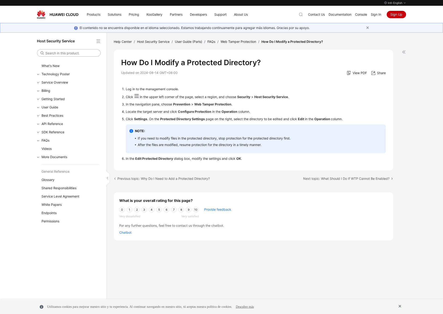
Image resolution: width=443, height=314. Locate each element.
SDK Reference (53, 132)
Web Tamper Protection (238, 42)
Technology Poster (56, 74)
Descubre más (245, 306)
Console (361, 14)
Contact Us (316, 14)
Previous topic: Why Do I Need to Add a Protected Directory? (163, 178)
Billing (46, 91)
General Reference (55, 171)
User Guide (50, 107)
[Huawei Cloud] (57, 14)
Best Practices (52, 115)
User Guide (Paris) (188, 42)
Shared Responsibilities (59, 188)
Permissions (50, 221)
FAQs (45, 140)
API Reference (52, 124)
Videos (47, 149)
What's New (51, 66)
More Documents (54, 157)
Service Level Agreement (60, 196)
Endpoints (49, 213)
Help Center (123, 42)
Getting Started (53, 99)
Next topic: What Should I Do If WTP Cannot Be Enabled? (346, 178)
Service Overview (55, 82)
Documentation (340, 14)
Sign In (376, 14)
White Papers (52, 204)
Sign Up (396, 14)
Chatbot (125, 232)
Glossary (48, 180)
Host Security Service (153, 42)
